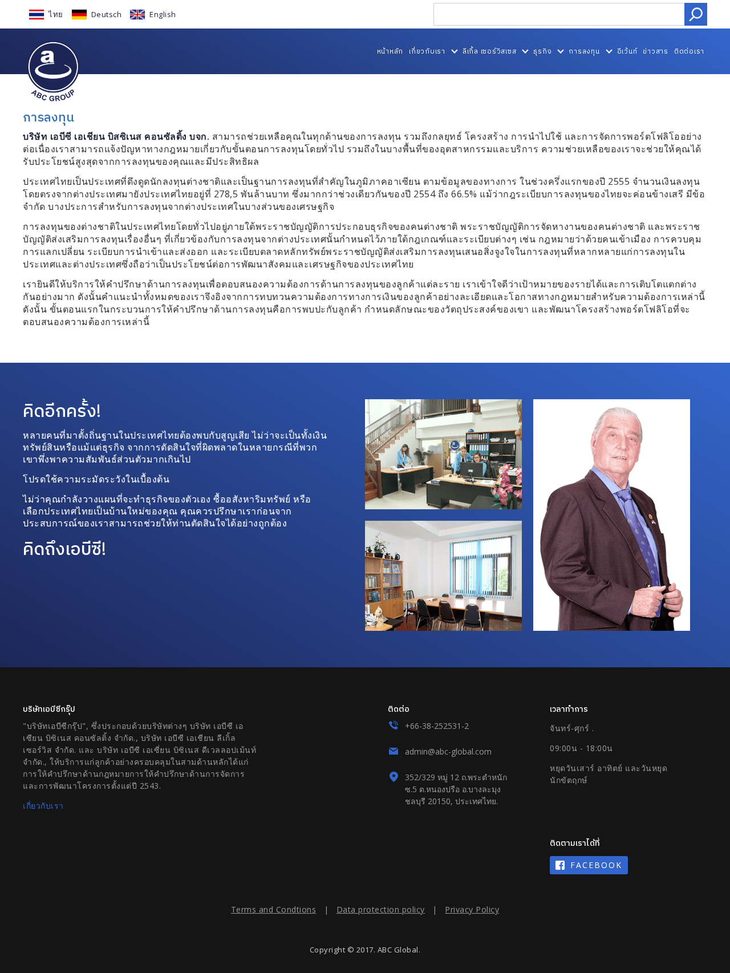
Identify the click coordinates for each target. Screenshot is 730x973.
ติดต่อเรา (689, 51)
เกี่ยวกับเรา (427, 51)
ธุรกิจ (542, 51)
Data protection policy (380, 909)
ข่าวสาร (655, 51)
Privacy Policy (472, 909)
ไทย (55, 14)
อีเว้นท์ (627, 51)
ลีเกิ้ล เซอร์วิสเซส (490, 51)
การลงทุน (584, 51)
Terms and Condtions (274, 909)
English (162, 14)
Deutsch (106, 14)
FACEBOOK (596, 865)
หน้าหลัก (390, 51)
